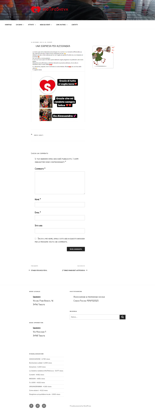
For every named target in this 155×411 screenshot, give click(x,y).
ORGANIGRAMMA (35, 386)
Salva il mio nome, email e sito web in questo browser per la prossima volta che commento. (60, 240)
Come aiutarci (34, 390)
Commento (40, 168)
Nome (38, 199)
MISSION (32, 378)
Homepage (8, 25)
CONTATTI (75, 25)
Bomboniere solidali (35, 363)
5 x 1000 (32, 382)
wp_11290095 (48, 42)
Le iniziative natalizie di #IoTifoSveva (41, 371)
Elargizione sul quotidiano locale (40, 394)
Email (38, 212)
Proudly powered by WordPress (80, 406)
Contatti (32, 375)
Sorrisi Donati (39, 135)
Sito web (38, 225)
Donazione (32, 367)
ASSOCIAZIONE (34, 359)
